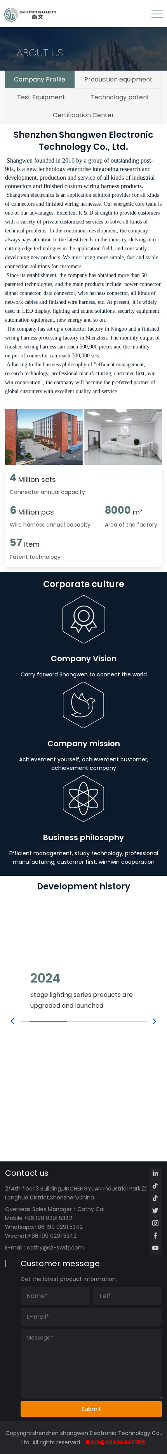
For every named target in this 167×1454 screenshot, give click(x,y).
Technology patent (120, 97)
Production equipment (118, 79)
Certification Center (83, 115)
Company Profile (39, 79)
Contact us (27, 1173)
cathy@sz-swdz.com (55, 1247)
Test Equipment (41, 97)
